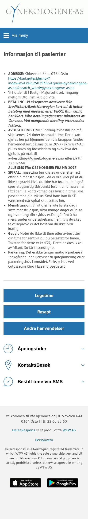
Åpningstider (32, 348)
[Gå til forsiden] (44, 14)
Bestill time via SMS (40, 381)
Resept (44, 312)
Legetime (44, 295)
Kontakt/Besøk (34, 365)
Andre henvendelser (44, 328)
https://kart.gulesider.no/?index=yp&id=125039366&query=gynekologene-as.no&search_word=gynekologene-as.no (48, 83)
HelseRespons (23, 430)
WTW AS (69, 430)
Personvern (44, 439)
